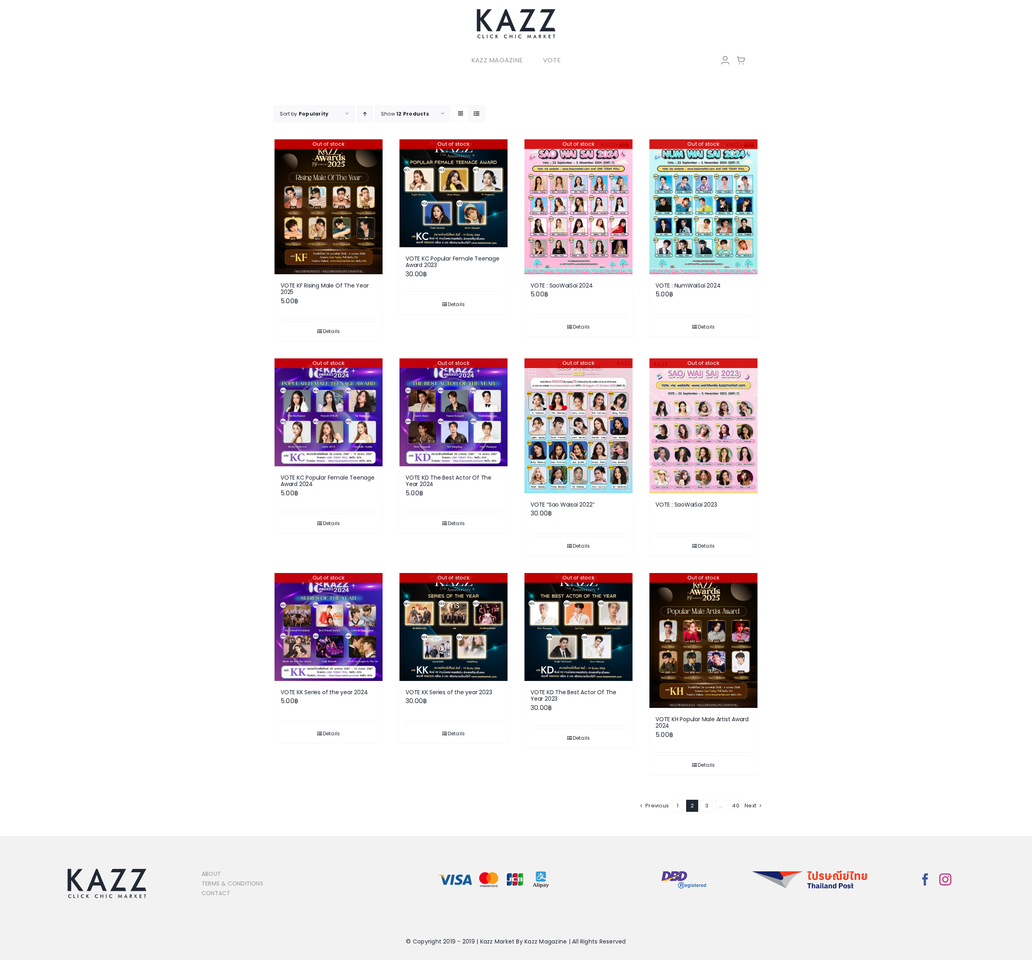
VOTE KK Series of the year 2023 (449, 692)
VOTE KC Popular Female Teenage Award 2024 (328, 481)
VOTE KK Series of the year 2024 (324, 692)
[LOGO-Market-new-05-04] (516, 11)
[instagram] (945, 879)
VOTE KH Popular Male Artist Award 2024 (702, 722)
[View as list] (477, 114)
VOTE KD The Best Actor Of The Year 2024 (448, 481)
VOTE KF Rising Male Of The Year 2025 (325, 288)
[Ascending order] (365, 114)
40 (735, 805)
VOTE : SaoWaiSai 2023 (686, 505)
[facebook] (925, 879)
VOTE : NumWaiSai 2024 (688, 285)
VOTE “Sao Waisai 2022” (562, 505)
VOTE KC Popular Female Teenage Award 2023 (452, 261)
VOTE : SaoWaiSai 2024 (562, 285)
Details (331, 331)
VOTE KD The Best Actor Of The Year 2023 (573, 695)
